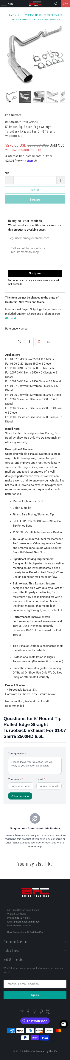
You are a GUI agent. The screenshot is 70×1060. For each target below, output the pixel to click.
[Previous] (8, 55)
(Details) (10, 318)
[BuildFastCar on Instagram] (35, 1012)
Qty (7, 172)
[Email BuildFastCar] (22, 1012)
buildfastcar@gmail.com (27, 921)
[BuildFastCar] (35, 3)
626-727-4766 (22, 917)
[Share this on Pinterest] (39, 342)
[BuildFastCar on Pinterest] (41, 1012)
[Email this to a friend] (49, 342)
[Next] (62, 55)
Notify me (35, 273)
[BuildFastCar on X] (48, 1012)
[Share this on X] (20, 342)
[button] (64, 1024)
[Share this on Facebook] (30, 342)
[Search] (56, 3)
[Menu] (1, 3)
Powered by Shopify (46, 1051)
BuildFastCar (28, 1051)
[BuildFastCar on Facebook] (28, 1012)
